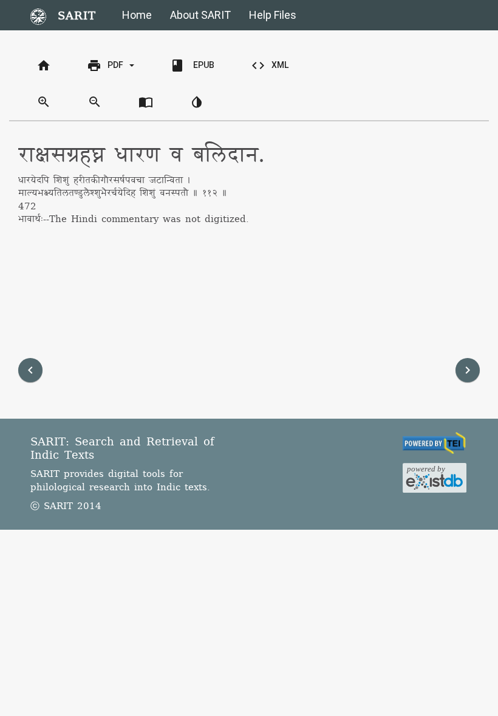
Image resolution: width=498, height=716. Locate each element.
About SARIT (200, 14)
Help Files (272, 14)
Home (137, 14)
